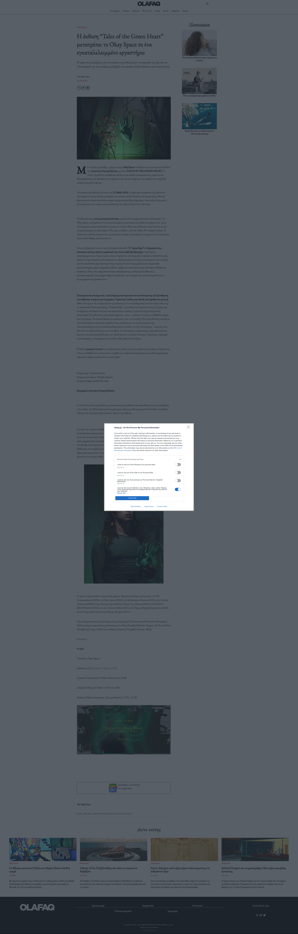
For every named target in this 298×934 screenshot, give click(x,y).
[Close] (189, 428)
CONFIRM (132, 498)
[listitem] (149, 459)
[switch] (178, 464)
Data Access (149, 506)
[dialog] (149, 467)
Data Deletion (136, 506)
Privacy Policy (162, 506)
